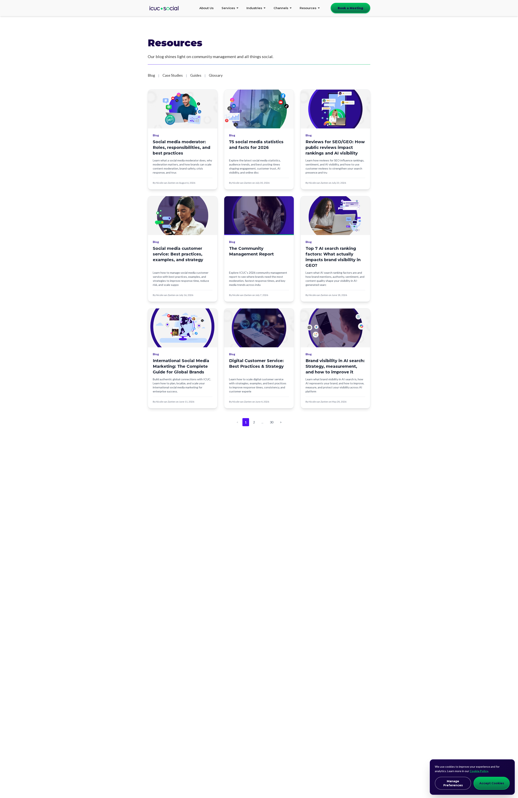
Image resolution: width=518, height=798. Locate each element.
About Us (206, 8)
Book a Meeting (350, 8)
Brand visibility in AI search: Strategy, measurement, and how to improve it (335, 366)
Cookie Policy (479, 771)
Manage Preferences (453, 783)
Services (228, 8)
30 (271, 422)
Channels (281, 8)
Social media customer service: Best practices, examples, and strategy (178, 254)
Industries (254, 8)
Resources (308, 8)
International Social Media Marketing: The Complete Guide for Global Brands (181, 366)
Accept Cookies (491, 783)
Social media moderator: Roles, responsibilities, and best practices (181, 147)
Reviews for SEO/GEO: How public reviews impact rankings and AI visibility (335, 147)
